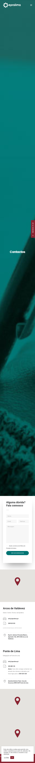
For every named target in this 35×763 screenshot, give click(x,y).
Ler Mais (6, 757)
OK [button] (12, 757)
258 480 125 (11, 666)
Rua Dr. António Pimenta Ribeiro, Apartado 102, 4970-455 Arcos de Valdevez (18, 636)
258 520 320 (11, 623)
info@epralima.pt (13, 618)
